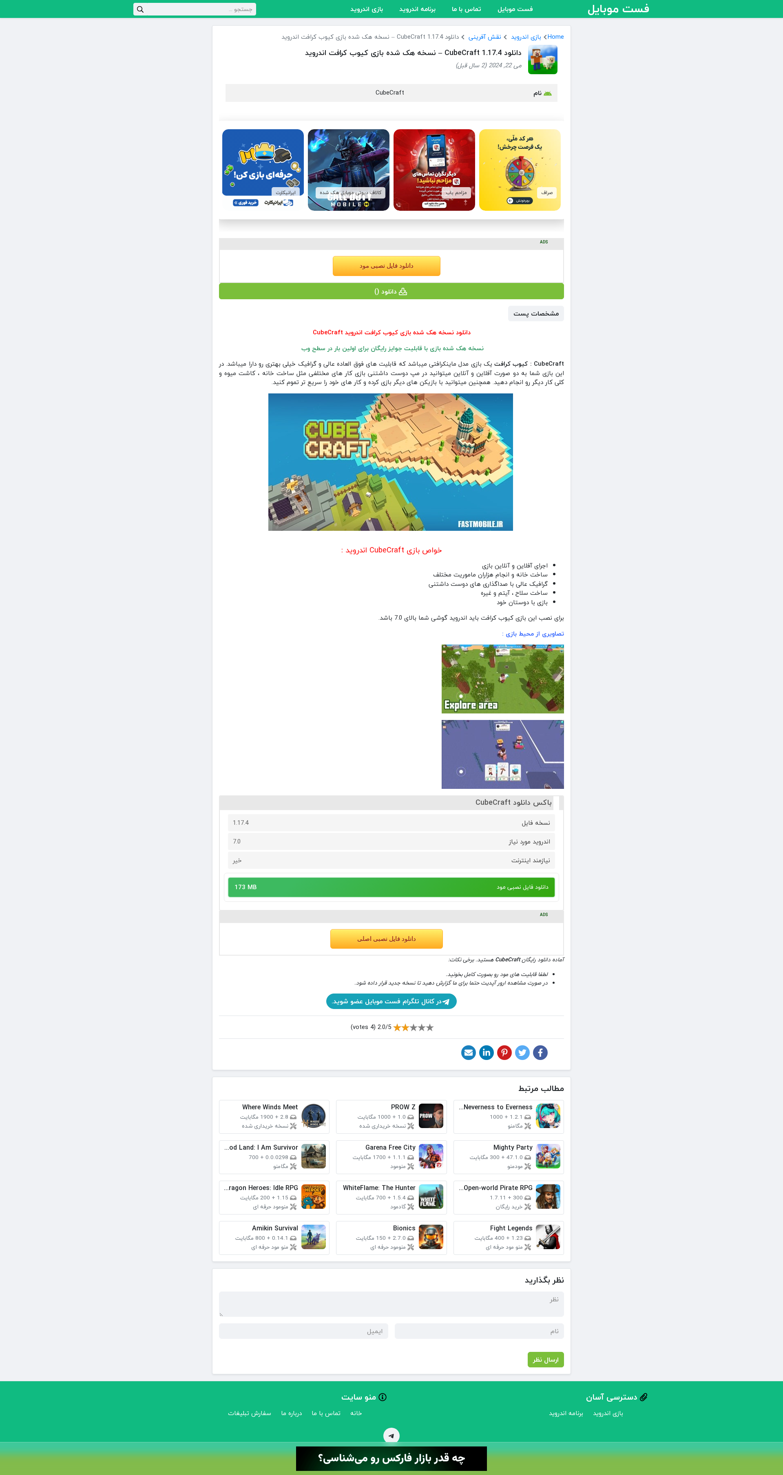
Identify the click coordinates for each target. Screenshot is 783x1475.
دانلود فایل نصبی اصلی (386, 939)
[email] (468, 1052)
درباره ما (291, 1413)
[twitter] (522, 1052)
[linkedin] (486, 1052)
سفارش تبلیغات (249, 1413)
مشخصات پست (536, 313)
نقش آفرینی (485, 36)
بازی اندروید (366, 9)
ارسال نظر (546, 1359)
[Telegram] (391, 1436)
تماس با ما (466, 9)
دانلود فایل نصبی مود (387, 266)
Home (556, 36)
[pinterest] (504, 1052)
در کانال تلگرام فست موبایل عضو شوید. (387, 1001)
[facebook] (540, 1052)
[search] (140, 9)
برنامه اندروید (417, 9)
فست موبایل (515, 9)
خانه (356, 1413)
